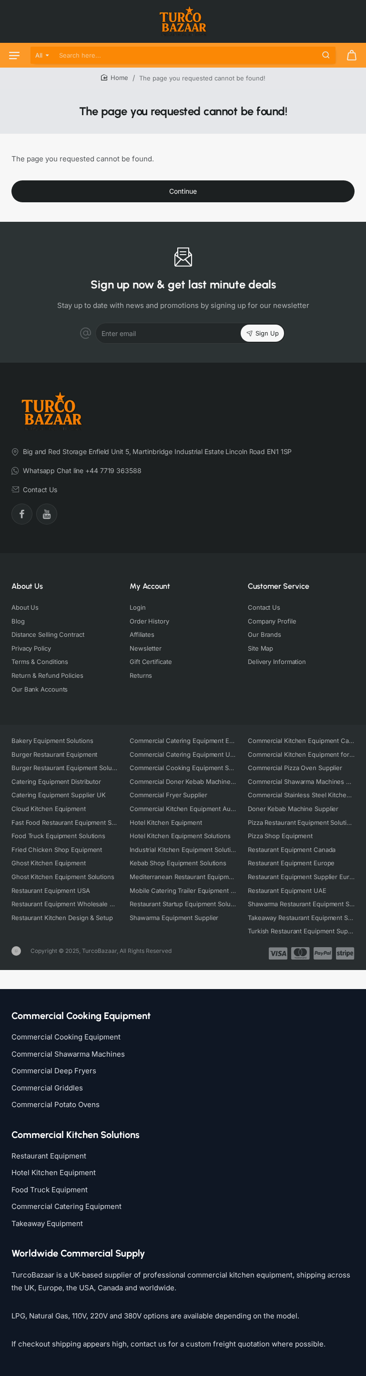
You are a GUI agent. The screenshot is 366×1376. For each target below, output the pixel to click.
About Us (27, 586)
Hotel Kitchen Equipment (53, 1172)
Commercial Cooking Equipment (66, 1036)
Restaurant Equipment (48, 1155)
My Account (150, 586)
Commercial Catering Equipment (66, 1206)
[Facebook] (21, 514)
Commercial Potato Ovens (55, 1104)
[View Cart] (351, 55)
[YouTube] (46, 514)
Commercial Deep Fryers (53, 1070)
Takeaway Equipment (47, 1223)
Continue (183, 191)
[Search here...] (326, 55)
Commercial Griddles (47, 1087)
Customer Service (278, 586)
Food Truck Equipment (49, 1189)
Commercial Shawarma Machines (68, 1054)
